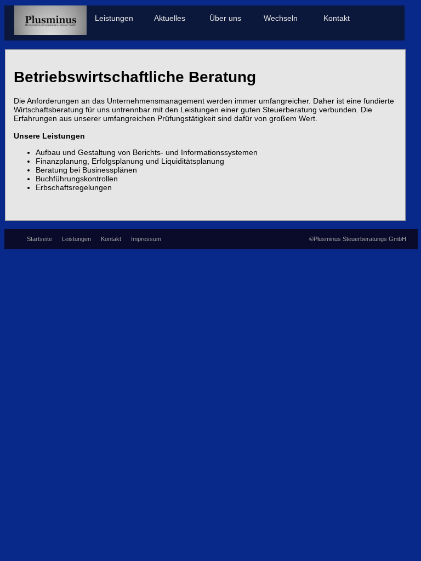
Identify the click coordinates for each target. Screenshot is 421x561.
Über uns (225, 18)
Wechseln (281, 18)
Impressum (146, 239)
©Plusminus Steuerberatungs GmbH (357, 239)
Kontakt (336, 18)
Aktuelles (169, 18)
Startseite (40, 239)
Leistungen (114, 18)
